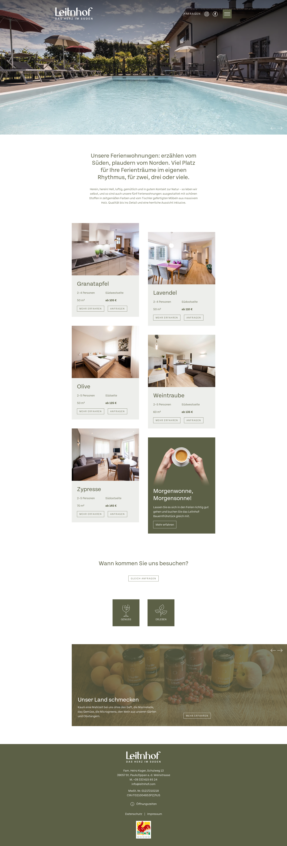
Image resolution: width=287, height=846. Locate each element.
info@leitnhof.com (143, 784)
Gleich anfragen (143, 579)
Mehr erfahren (90, 309)
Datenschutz (133, 814)
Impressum (154, 814)
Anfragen (192, 13)
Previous (273, 128)
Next (280, 128)
